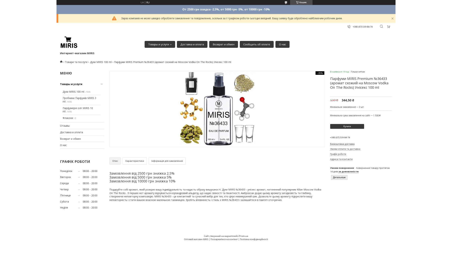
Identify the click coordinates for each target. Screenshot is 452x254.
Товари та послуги (76, 62)
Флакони (68, 118)
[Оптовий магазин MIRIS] (69, 42)
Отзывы (65, 125)
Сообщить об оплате (256, 44)
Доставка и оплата (192, 44)
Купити (347, 126)
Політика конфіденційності (254, 239)
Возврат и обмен (223, 44)
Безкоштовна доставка (342, 144)
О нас (282, 44)
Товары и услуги (158, 44)
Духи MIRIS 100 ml (101, 62)
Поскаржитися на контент (224, 239)
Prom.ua (243, 236)
